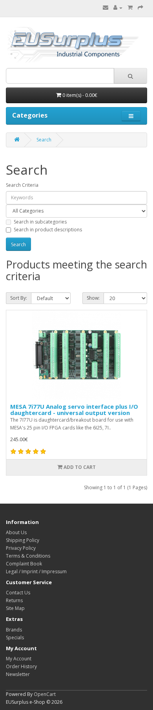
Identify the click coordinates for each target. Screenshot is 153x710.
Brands (14, 629)
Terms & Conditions (28, 556)
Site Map (15, 608)
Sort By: (18, 298)
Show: (93, 298)
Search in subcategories (40, 221)
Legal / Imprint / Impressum (36, 571)
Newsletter (18, 674)
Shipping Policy (22, 540)
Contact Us (18, 592)
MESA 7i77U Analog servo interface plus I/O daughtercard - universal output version (74, 409)
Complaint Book (24, 563)
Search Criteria (22, 185)
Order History (21, 666)
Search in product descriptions (48, 229)
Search (43, 139)
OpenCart (45, 694)
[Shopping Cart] (130, 7)
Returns (14, 600)
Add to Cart (79, 467)
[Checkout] (140, 7)
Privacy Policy (21, 548)
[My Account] (117, 7)
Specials (15, 637)
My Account (18, 658)
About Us (16, 532)
